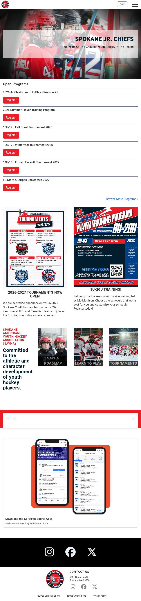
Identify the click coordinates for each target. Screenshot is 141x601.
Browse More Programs (121, 199)
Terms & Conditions (76, 596)
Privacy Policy (99, 596)
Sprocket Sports (52, 596)
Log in (122, 4)
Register (11, 100)
